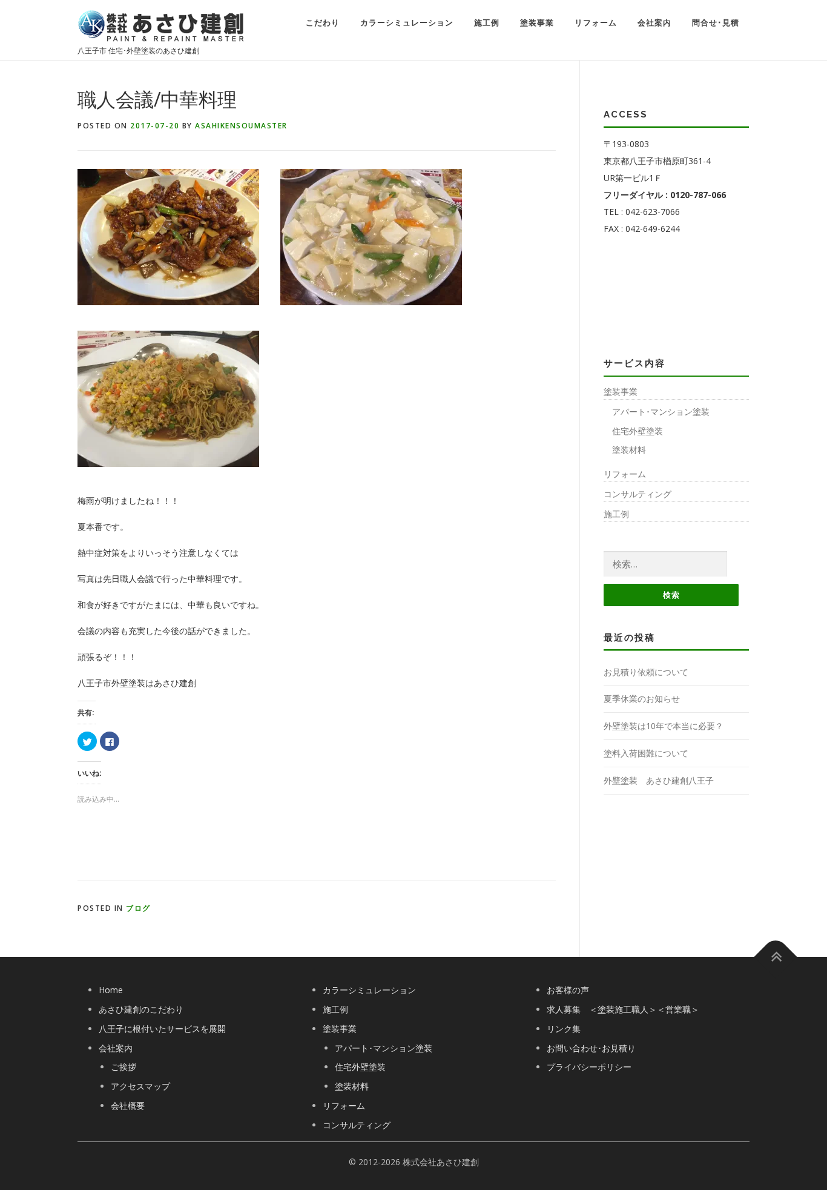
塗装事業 (537, 22)
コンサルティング (637, 494)
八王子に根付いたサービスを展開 (162, 1028)
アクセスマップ (140, 1086)
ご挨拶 (123, 1067)
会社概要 (128, 1105)
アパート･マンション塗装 (661, 411)
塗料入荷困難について (646, 753)
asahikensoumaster (241, 126)
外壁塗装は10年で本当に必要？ (663, 726)
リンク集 (564, 1028)
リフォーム (596, 22)
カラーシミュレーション (406, 22)
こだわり (323, 22)
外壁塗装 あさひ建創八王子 (659, 780)
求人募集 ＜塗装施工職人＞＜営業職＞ (623, 1009)
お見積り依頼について (646, 672)
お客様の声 (568, 990)
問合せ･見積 (715, 22)
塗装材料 (629, 449)
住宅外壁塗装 (637, 431)
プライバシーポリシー (589, 1067)
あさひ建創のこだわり (141, 1009)
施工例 (486, 22)
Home (111, 990)
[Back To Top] (775, 957)
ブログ (138, 908)
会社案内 (654, 22)
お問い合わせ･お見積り (591, 1048)
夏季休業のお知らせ (642, 698)
